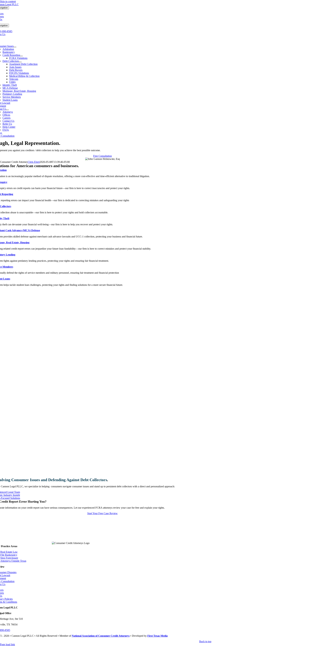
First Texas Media (157, 635)
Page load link (7, 644)
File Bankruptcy (8, 554)
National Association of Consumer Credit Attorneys (101, 635)
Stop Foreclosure (9, 557)
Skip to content (8, 1)
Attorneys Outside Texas (13, 560)
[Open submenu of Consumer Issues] (15, 47)
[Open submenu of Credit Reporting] (21, 55)
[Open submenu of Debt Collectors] (20, 61)
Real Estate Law (9, 551)
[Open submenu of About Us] (7, 109)
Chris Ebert (34, 162)
